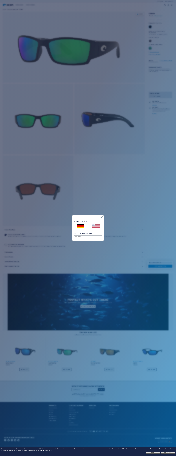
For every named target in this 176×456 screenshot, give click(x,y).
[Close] (102, 217)
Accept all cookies (168, 452)
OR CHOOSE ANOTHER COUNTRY (84, 233)
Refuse (152, 452)
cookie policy (41, 450)
